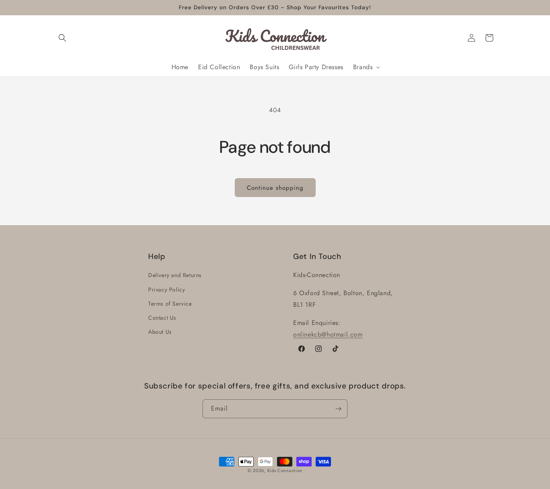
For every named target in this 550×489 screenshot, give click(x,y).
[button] (62, 38)
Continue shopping (275, 187)
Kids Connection (285, 470)
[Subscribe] (338, 408)
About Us (160, 332)
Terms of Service (170, 304)
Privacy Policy (166, 290)
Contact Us (162, 318)
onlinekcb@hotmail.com (328, 334)
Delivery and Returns (175, 275)
